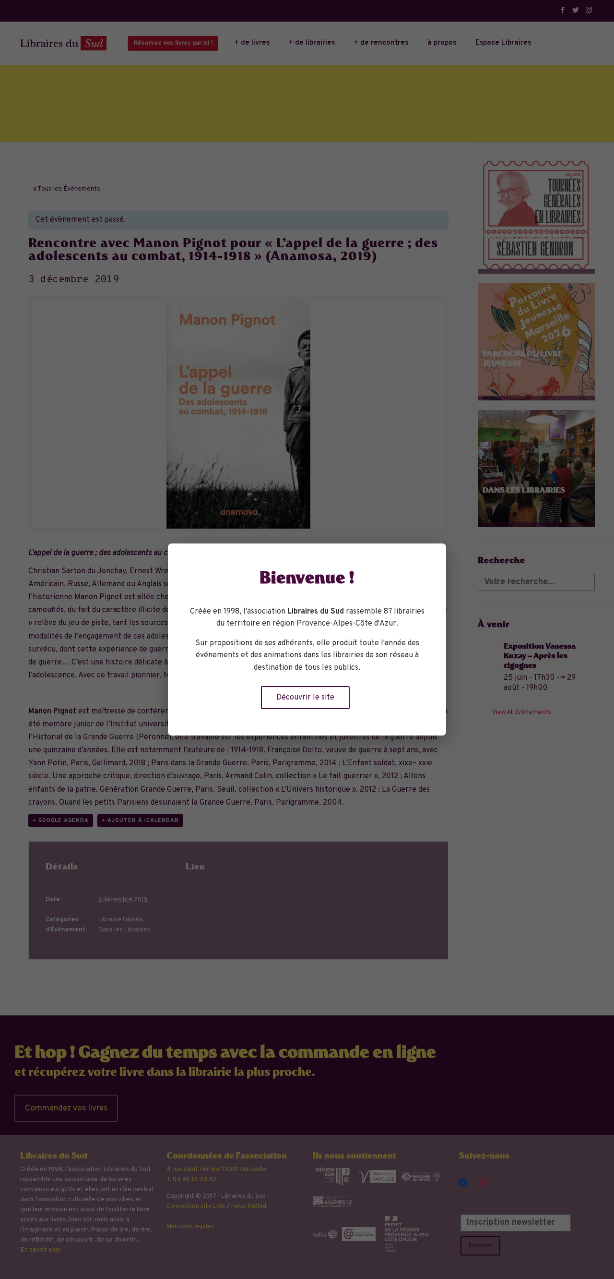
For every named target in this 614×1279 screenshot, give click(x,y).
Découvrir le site (305, 697)
